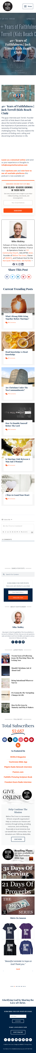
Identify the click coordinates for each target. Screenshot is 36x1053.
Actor (31, 253)
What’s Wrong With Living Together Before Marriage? (17, 317)
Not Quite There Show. (12, 260)
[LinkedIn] (22, 264)
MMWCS (8, 258)
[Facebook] (14, 264)
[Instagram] (19, 264)
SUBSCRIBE (18, 210)
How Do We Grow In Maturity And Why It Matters (22, 706)
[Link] (22, 532)
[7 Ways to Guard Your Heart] (18, 484)
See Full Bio (26, 260)
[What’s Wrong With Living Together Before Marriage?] (18, 304)
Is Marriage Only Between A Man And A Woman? (17, 460)
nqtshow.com (11, 171)
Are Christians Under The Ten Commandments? (16, 388)
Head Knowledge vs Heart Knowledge (16, 353)
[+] (26, 532)
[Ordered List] (12, 532)
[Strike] (10, 532)
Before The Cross (19, 255)
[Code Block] (19, 532)
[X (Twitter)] (16, 264)
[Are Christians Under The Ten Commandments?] (18, 377)
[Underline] (8, 532)
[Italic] (5, 532)
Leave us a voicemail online (13, 160)
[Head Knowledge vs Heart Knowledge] (18, 341)
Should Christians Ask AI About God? (21, 669)
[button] (7, 277)
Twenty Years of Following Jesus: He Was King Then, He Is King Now (22, 658)
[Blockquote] (17, 532)
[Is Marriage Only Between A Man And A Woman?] (18, 448)
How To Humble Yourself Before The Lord (16, 424)
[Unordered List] (15, 532)
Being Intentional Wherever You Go (22, 681)
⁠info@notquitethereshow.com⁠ (14, 165)
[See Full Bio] (32, 260)
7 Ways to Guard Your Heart (17, 495)
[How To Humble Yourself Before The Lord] (18, 412)
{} (24, 532)
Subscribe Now (18, 597)
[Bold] (3, 532)
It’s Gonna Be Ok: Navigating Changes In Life (22, 694)
